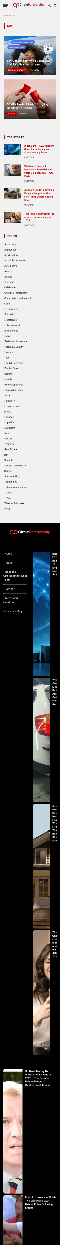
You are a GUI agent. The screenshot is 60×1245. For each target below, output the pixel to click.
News (7, 433)
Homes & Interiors (14, 390)
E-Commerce (11, 309)
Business (9, 282)
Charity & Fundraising (16, 293)
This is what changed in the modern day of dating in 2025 (39, 217)
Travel (7, 498)
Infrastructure (12, 406)
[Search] (55, 5)
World (7, 508)
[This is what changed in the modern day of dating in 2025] (12, 217)
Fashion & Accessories (16, 341)
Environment (11, 330)
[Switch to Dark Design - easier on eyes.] (49, 5)
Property (9, 444)
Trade (7, 492)
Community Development (17, 298)
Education (9, 314)
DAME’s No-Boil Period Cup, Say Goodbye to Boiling (27, 106)
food (7, 357)
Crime (7, 303)
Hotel (7, 395)
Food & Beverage (13, 363)
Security (8, 460)
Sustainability (11, 476)
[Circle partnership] (29, 5)
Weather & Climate (14, 503)
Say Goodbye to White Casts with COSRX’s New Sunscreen (28, 62)
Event (7, 336)
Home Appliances (13, 384)
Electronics (10, 320)
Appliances (10, 249)
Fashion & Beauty (13, 346)
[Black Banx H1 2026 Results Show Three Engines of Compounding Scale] (12, 149)
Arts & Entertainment (15, 260)
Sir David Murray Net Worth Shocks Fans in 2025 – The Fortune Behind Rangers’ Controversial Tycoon (38, 1078)
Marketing (10, 427)
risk (6, 454)
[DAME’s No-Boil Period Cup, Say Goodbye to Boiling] (30, 99)
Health (8, 379)
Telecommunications (15, 487)
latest (7, 411)
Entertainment (12, 325)
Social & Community (15, 465)
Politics (8, 438)
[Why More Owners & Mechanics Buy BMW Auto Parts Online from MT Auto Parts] (12, 170)
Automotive (10, 266)
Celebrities (10, 287)
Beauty (8, 276)
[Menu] (5, 5)
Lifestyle (9, 417)
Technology (10, 481)
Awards (8, 271)
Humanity (9, 400)
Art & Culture (11, 255)
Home (7, 15)
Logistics (9, 422)
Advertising (10, 244)
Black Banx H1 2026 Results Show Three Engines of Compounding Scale (39, 149)
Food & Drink (11, 368)
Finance (8, 352)
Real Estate (10, 449)
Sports (8, 471)
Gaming (8, 373)
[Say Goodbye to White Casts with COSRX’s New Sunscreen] (30, 55)
